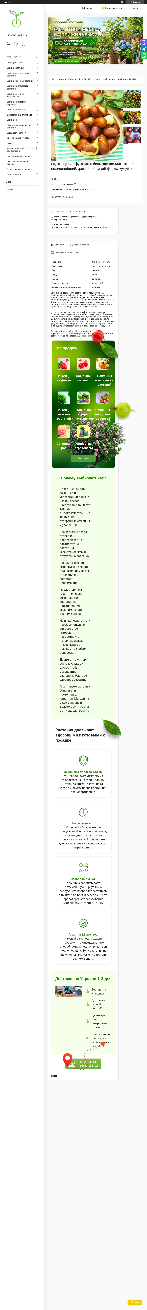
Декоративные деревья (18, 169)
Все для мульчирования (18, 156)
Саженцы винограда (17, 110)
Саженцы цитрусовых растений (17, 87)
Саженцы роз (13, 120)
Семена (10, 143)
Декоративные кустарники (19, 115)
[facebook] (52, 1076)
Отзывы (9, 189)
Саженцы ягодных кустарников (15, 95)
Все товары (83, 458)
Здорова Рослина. (86, 336)
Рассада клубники (15, 63)
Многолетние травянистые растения (20, 126)
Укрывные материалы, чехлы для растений (20, 149)
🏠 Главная (86, 8)
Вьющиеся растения (16, 133)
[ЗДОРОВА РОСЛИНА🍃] (22, 19)
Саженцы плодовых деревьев (16, 103)
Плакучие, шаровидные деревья (18, 162)
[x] (55, 1076)
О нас (8, 182)
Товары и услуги (14, 57)
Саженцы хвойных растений (20, 81)
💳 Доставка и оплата (111, 8)
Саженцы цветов (15, 174)
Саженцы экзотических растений (18, 74)
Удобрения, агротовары (18, 138)
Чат (137, 1302)
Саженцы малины (15, 68)
